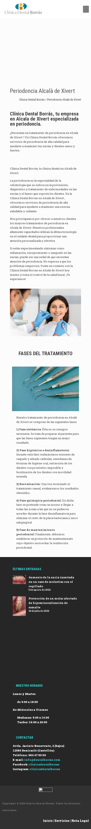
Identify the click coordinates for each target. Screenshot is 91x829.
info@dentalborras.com (42, 760)
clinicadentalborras (44, 764)
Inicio (47, 821)
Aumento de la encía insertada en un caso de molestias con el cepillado (51, 581)
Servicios (61, 821)
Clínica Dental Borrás (32, 99)
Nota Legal (80, 821)
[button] (86, 9)
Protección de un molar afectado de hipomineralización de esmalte (53, 603)
